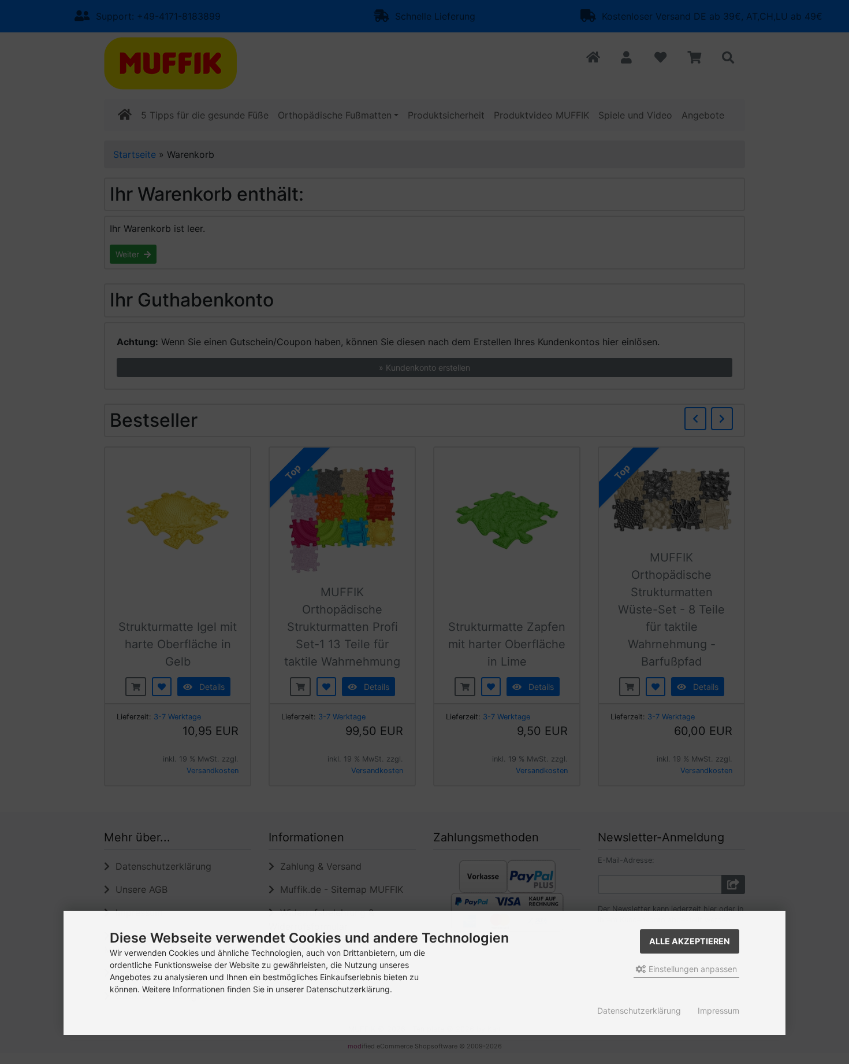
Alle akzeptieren (689, 941)
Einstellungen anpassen (691, 969)
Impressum (718, 1010)
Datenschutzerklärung (639, 1010)
